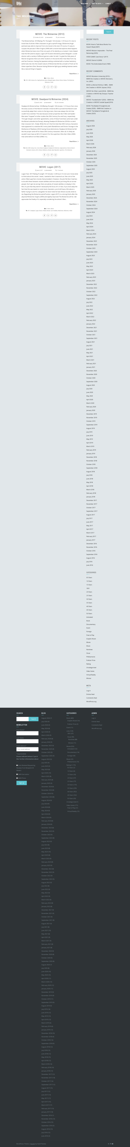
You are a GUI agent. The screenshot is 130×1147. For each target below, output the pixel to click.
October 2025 (90, 162)
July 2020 (89, 389)
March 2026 (90, 144)
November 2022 (91, 288)
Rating (88, 664)
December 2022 (91, 284)
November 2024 (91, 201)
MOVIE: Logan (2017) (50, 167)
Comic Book (40, 148)
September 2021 (91, 338)
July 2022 (89, 302)
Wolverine (47, 82)
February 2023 (91, 277)
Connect (108, 3)
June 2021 (89, 349)
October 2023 (90, 248)
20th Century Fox (32, 80)
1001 (88, 588)
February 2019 (91, 450)
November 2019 (91, 418)
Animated (89, 617)
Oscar (88, 653)
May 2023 (89, 266)
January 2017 (90, 540)
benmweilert (49, 37)
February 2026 (91, 147)
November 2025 (91, 158)
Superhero (61, 150)
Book (88, 621)
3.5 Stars (48, 208)
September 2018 (91, 468)
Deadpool (45, 148)
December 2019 (91, 414)
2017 (28, 210)
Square (32, 1144)
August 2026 (90, 126)
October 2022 (90, 292)
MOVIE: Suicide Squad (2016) (103, 102)
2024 (26, 148)
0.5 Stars (89, 577)
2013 (26, 80)
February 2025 (91, 191)
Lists (68, 731)
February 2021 (91, 364)
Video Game (90, 671)
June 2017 (89, 522)
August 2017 (90, 515)
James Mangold (48, 80)
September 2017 (91, 511)
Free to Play (90, 635)
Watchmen (60, 210)
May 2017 (89, 526)
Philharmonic (90, 657)
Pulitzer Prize (90, 660)
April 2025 (89, 183)
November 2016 (91, 547)
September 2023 (91, 252)
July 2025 (89, 173)
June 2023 (89, 263)
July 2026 (89, 129)
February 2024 (91, 234)
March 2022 (90, 317)
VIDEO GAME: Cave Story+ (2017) (97, 57)
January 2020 (90, 410)
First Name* (20, 730)
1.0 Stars (89, 581)
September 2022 (91, 295)
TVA (66, 150)
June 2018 (89, 479)
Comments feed (91, 698)
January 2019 (90, 454)
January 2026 (90, 151)
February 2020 (91, 407)
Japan (54, 80)
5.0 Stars (89, 613)
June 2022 (89, 306)
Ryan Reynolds (55, 150)
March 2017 (90, 533)
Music (88, 646)
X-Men (51, 82)
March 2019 (90, 446)
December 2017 (91, 500)
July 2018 (89, 475)
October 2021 (90, 335)
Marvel (57, 80)
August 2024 (90, 212)
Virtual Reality (91, 675)
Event (88, 628)
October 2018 (90, 464)
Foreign (89, 632)
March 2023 (90, 274)
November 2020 (91, 374)
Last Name (20, 738)
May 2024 (89, 223)
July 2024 (89, 216)
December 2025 (91, 155)
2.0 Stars (89, 592)
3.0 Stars (48, 78)
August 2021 (90, 342)
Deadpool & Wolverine (53, 148)
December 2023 (91, 241)
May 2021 (89, 353)
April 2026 (89, 140)
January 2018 (90, 497)
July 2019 (89, 432)
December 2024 (91, 198)
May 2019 (89, 439)
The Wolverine (70, 80)
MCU (37, 150)
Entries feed (90, 694)
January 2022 (90, 324)
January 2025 (90, 194)
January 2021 (90, 367)
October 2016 (90, 551)
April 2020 (89, 400)
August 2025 (90, 169)
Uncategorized (91, 668)
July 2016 (89, 562)
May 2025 (89, 180)
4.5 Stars (89, 610)
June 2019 (89, 436)
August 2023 (90, 255)
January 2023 (90, 281)
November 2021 (91, 331)
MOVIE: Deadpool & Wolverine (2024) (50, 99)
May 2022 (89, 310)
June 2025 (89, 176)
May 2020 (89, 396)
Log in (88, 691)
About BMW (84, 3)
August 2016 (90, 558)
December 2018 (91, 457)
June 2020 (89, 392)
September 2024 (91, 209)
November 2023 (91, 245)
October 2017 (90, 508)
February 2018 (91, 493)
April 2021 (89, 356)
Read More (73, 74)
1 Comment (60, 170)
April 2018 (89, 486)
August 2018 (90, 472)
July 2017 (89, 518)
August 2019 (90, 428)
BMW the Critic (96, 3)
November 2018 (91, 461)
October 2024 (90, 205)
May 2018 (89, 482)
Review (65, 80)
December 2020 (91, 371)
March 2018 (90, 490)
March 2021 (90, 360)
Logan (37, 210)
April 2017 (89, 529)
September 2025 (91, 165)
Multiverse (45, 150)
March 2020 (90, 403)
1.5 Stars (89, 585)
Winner (88, 678)
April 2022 (89, 313)
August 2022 (90, 299)
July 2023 (89, 259)
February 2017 (91, 536)
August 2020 (90, 385)
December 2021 (91, 328)
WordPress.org (91, 701)
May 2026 (89, 137)
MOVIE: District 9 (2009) (94, 60)
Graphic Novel (91, 639)
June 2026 (89, 133)
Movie (52, 78)
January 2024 (90, 237)
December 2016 (91, 544)
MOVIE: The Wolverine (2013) (49, 34)
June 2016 (89, 565)
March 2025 (90, 187)
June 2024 (89, 219)
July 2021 (89, 346)
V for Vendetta (54, 210)
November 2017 (91, 504)
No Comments (61, 37)
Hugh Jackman (40, 80)
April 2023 (89, 270)
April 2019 (89, 443)
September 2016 (91, 554)
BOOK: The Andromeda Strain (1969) (98, 64)
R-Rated (44, 210)
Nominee (89, 650)
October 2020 (90, 378)
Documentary (90, 624)
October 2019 (90, 421)
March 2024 (90, 230)
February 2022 (91, 320)
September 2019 (91, 425)
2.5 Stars (89, 595)
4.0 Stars (48, 146)
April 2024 (89, 227)
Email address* (21, 746)
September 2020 (91, 382)
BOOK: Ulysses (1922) (104, 87)
